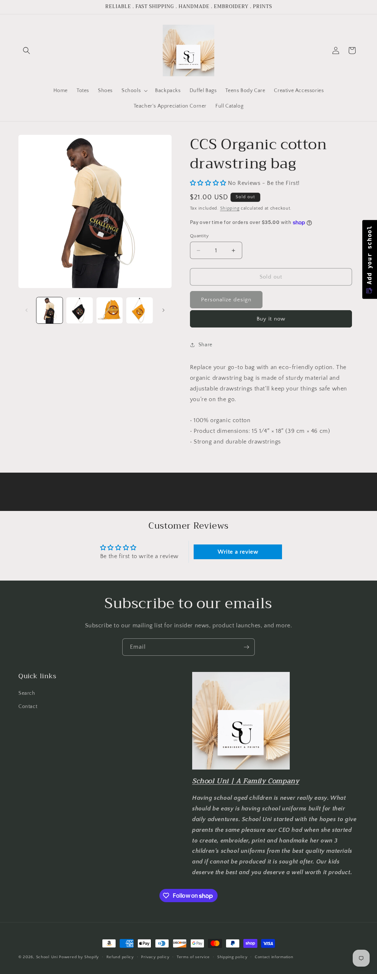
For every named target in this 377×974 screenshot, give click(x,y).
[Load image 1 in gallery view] (49, 310)
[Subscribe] (246, 647)
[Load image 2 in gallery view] (79, 310)
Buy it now (271, 319)
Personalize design (226, 300)
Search (26, 693)
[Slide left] (26, 310)
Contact (27, 707)
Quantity (199, 235)
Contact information (274, 957)
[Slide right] (163, 310)
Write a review (238, 552)
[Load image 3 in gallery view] (109, 310)
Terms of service (193, 957)
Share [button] (205, 345)
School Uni (47, 957)
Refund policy (120, 957)
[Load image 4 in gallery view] (139, 310)
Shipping (230, 208)
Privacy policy (155, 957)
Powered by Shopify (79, 957)
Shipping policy (232, 957)
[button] (26, 50)
